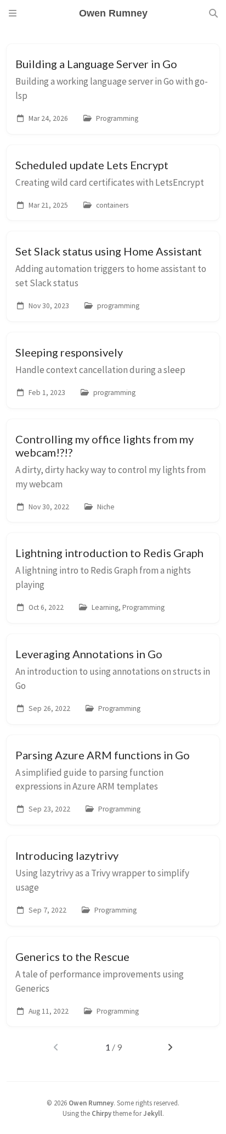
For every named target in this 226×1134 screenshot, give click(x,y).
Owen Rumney (91, 1102)
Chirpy (101, 1113)
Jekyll (152, 1113)
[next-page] (170, 1047)
